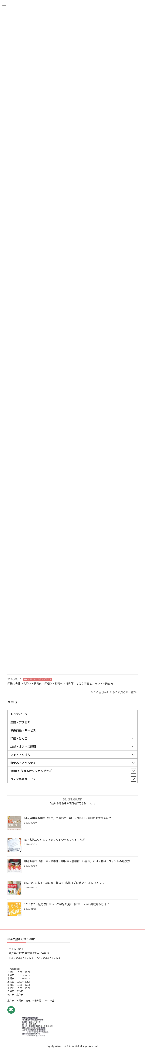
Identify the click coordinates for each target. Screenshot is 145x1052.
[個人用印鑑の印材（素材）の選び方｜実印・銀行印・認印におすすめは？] (14, 823)
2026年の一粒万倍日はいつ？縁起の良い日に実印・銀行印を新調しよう (67, 904)
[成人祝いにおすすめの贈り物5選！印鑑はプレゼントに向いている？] (14, 888)
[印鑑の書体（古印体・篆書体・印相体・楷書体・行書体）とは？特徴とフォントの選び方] (14, 866)
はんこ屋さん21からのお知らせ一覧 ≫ (114, 692)
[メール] (11, 1009)
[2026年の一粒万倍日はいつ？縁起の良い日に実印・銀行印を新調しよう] (14, 909)
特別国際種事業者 (72, 799)
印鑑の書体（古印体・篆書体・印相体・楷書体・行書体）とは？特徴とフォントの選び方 (60, 683)
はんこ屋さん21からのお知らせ (37, 679)
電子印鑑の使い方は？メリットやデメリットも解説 (54, 839)
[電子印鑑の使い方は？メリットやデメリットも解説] (14, 845)
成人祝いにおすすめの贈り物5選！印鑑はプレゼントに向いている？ (64, 883)
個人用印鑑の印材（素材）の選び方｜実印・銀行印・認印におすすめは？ (67, 818)
